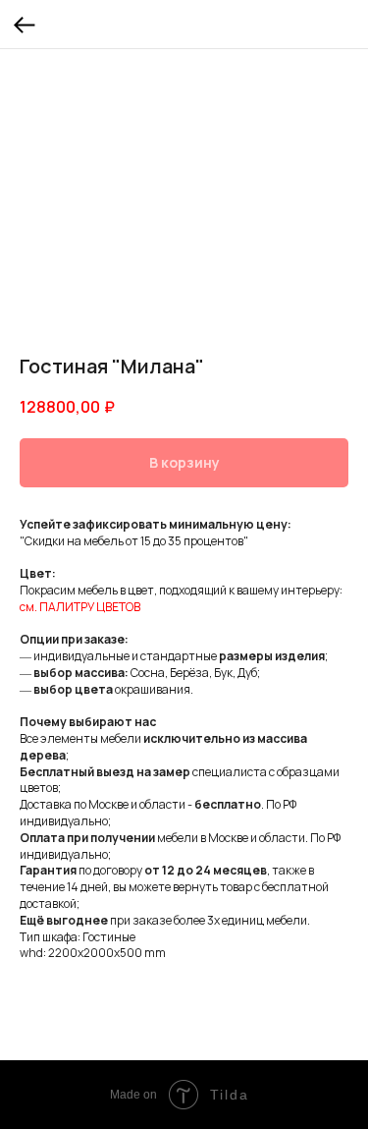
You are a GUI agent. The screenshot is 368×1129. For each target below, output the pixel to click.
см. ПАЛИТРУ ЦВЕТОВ (80, 606)
